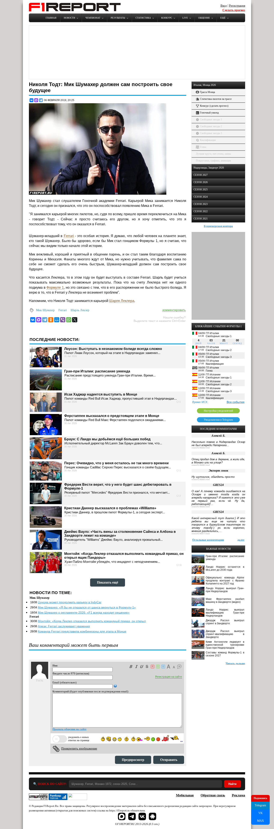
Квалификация (208, 140)
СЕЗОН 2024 (201, 196)
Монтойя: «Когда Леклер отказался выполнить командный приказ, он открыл (92, 621)
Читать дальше (235, 663)
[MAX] (36, 100)
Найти (232, 784)
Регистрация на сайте (168, 676)
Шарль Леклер (80, 310)
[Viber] (62, 319)
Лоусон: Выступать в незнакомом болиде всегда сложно (113, 349)
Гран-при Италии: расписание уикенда (97, 371)
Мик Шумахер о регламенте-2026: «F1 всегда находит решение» (84, 612)
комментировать (174, 310)
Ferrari (69, 236)
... (181, 740)
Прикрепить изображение (79, 748)
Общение (204, 17)
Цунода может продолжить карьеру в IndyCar (69, 602)
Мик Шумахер (45, 310)
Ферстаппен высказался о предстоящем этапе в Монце (111, 416)
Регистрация (237, 5)
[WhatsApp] (68, 319)
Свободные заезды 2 (211, 126)
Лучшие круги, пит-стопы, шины (213, 153)
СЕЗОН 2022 (201, 211)
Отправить (168, 760)
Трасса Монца (207, 92)
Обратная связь (213, 795)
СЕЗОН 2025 (201, 189)
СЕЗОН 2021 (201, 218)
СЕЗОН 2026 (201, 182)
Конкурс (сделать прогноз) (214, 105)
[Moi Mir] (56, 319)
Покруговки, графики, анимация (213, 160)
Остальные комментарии (208, 539)
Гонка (203, 146)
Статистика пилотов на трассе (216, 98)
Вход (223, 5)
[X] (74, 319)
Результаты (118, 17)
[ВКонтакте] (31, 100)
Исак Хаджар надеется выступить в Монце (100, 394)
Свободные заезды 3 (211, 133)
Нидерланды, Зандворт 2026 (209, 167)
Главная (51, 17)
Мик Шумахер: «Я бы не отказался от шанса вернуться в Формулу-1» (87, 607)
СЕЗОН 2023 (201, 204)
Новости (69, 17)
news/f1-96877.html (201, 534)
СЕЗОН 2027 (201, 174)
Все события (235, 402)
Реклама (238, 795)
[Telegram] (41, 100)
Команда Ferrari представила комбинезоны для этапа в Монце (82, 631)
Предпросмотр (133, 760)
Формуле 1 (55, 287)
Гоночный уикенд (209, 112)
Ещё (223, 17)
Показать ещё (107, 582)
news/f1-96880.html (201, 465)
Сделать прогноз (233, 10)
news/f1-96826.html (201, 448)
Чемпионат (92, 17)
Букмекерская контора (218, 226)
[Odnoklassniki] (50, 319)
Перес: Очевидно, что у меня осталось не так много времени (116, 463)
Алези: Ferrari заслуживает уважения (64, 626)
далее (240, 539)
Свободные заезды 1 (211, 119)
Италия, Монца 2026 (205, 85)
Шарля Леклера (121, 301)
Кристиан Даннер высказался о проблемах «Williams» (110, 508)
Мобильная (185, 795)
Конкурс (166, 17)
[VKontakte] (32, 319)
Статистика (143, 17)
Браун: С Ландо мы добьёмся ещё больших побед (107, 439)
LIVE (185, 17)
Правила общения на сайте (69, 729)
